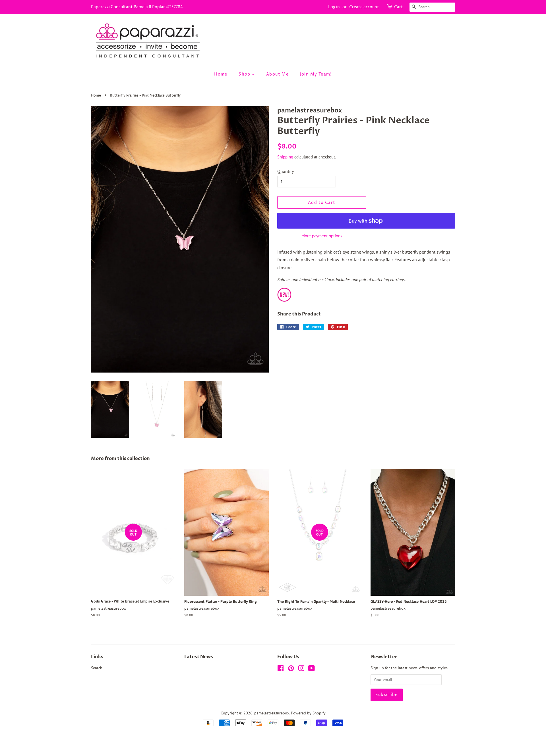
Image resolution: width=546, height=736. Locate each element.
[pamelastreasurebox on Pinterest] (291, 669)
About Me (277, 74)
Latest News (198, 657)
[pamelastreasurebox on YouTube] (311, 669)
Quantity (285, 171)
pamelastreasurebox (271, 713)
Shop (245, 74)
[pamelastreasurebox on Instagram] (301, 669)
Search (96, 667)
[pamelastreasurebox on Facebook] (280, 669)
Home (221, 74)
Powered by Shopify (308, 713)
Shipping (285, 157)
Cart (398, 7)
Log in (334, 7)
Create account (364, 7)
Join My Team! (316, 74)
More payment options (321, 236)
